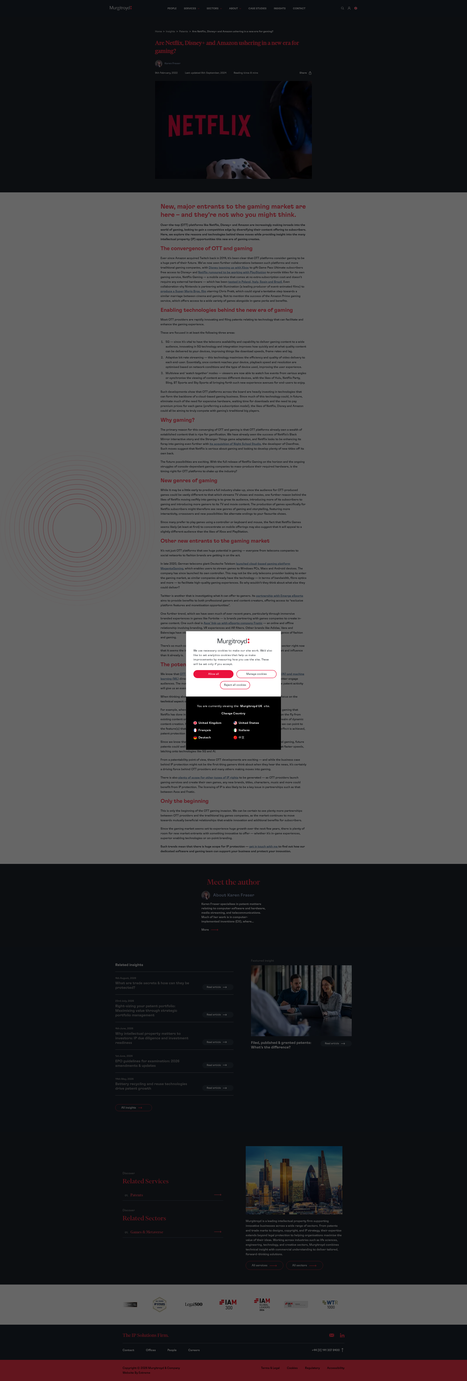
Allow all (213, 674)
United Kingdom (209, 722)
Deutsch (204, 737)
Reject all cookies (235, 685)
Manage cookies (256, 674)
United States (249, 722)
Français (204, 730)
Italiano (244, 730)
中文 (242, 737)
